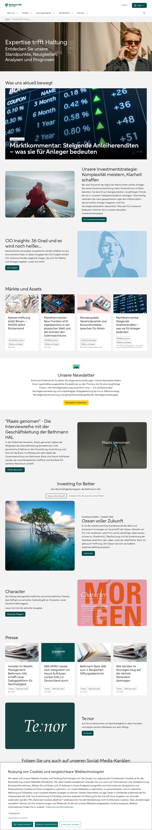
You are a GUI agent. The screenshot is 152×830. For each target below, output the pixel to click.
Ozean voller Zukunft (56, 496)
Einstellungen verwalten (70, 824)
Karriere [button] (80, 13)
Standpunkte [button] (64, 13)
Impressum (14, 813)
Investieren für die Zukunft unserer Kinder (86, 496)
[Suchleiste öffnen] (144, 13)
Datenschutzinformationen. (60, 807)
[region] (76, 796)
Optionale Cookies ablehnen (46, 824)
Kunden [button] (25, 13)
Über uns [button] (11, 13)
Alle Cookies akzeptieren (22, 824)
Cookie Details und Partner (18, 818)
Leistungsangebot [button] (43, 13)
